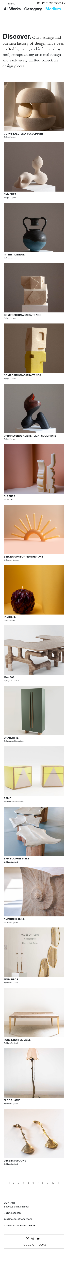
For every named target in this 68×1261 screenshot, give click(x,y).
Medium (53, 9)
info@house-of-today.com (18, 1218)
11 (58, 1182)
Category (33, 9)
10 (53, 1182)
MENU (11, 3)
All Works (12, 9)
